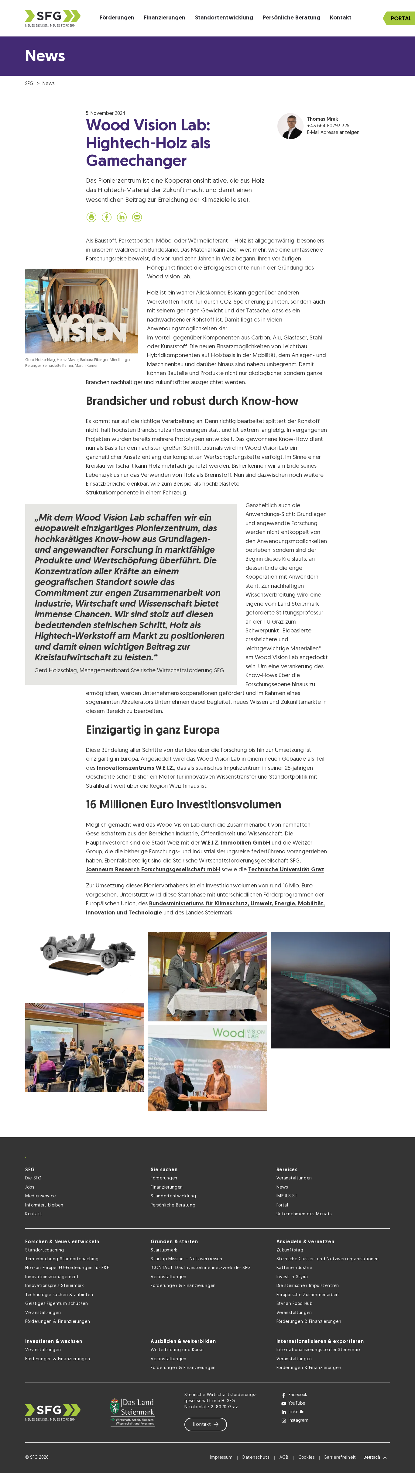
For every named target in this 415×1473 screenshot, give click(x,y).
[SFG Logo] (53, 18)
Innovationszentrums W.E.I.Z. (135, 768)
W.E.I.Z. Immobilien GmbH (235, 843)
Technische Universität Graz (286, 870)
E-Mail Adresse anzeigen (333, 132)
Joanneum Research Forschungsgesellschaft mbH (153, 870)
